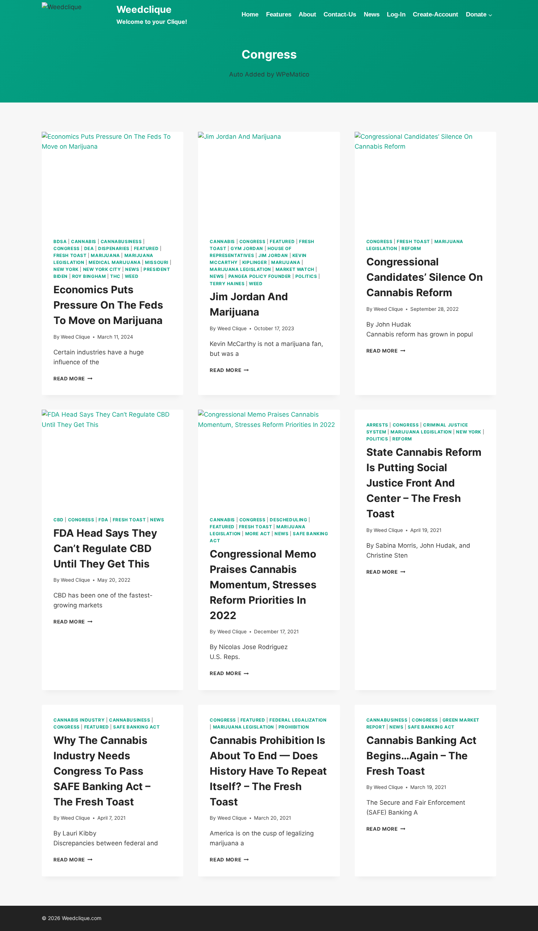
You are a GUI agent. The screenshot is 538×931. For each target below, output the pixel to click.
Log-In (396, 14)
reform (411, 248)
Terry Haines (227, 283)
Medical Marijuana (115, 262)
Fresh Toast (70, 255)
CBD (58, 519)
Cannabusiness (121, 241)
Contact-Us (340, 14)
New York (66, 269)
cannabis (83, 241)
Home (250, 14)
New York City (102, 269)
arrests (377, 425)
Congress (66, 248)
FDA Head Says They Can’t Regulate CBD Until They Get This (105, 548)
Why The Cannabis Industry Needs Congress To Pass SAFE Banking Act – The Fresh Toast (101, 771)
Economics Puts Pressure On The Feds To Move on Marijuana (108, 305)
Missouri (156, 262)
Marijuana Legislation (240, 269)
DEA (89, 248)
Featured (146, 248)
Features (278, 14)
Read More (73, 378)
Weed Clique (75, 337)
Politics (306, 276)
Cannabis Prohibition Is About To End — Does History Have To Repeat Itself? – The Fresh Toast (268, 771)
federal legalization (297, 720)
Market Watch (295, 269)
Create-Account (435, 14)
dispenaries (114, 248)
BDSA (60, 241)
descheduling (288, 519)
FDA (103, 519)
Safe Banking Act (136, 727)
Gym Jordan (247, 248)
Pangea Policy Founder (259, 276)
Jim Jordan (273, 255)
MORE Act (257, 533)
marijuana (105, 255)
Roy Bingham (89, 276)
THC (115, 276)
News (372, 14)
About (307, 14)
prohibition (294, 727)
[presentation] (112, 179)
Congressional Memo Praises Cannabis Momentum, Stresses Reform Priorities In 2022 (263, 585)
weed (131, 276)
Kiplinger (254, 262)
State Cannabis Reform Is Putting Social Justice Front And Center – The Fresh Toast (424, 483)
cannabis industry (79, 720)
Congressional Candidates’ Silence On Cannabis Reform (424, 277)
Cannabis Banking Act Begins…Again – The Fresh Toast (421, 755)
